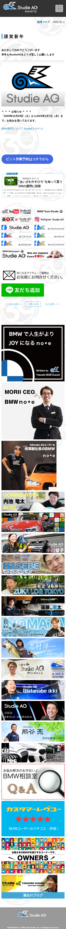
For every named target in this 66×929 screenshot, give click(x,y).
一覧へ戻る (32, 304)
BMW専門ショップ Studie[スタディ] (22, 128)
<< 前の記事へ (14, 304)
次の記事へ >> (52, 304)
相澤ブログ (43, 22)
